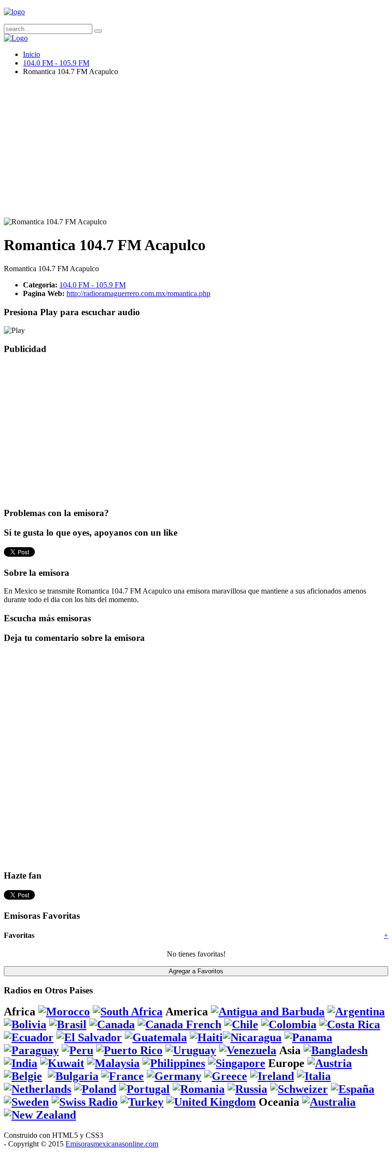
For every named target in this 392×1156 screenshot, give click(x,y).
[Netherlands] (37, 1089)
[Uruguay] (190, 1050)
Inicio (31, 54)
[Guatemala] (156, 1037)
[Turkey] (141, 1102)
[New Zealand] (40, 1115)
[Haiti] (206, 1037)
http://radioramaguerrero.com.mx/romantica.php (138, 293)
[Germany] (174, 1076)
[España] (352, 1089)
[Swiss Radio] (85, 1102)
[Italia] (314, 1076)
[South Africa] (128, 1011)
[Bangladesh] (336, 1050)
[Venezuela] (247, 1050)
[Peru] (77, 1050)
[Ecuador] (29, 1037)
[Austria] (329, 1063)
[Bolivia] (25, 1024)
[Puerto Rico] (129, 1050)
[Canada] (112, 1024)
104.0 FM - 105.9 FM (56, 63)
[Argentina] (356, 1011)
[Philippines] (173, 1063)
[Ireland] (272, 1076)
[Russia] (247, 1089)
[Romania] (199, 1089)
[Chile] (241, 1024)
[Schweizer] (299, 1089)
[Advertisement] (196, 151)
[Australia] (329, 1102)
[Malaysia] (113, 1063)
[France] (122, 1076)
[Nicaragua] (252, 1037)
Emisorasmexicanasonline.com (111, 1144)
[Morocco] (64, 1011)
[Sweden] (26, 1102)
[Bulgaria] (73, 1076)
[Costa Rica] (349, 1024)
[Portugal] (144, 1089)
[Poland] (95, 1089)
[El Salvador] (89, 1037)
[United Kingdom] (211, 1102)
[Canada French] (179, 1024)
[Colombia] (288, 1024)
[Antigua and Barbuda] (268, 1011)
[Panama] (308, 1037)
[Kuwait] (62, 1063)
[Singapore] (236, 1063)
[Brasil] (68, 1024)
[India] (20, 1063)
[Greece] (225, 1076)
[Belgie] (23, 1076)
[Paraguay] (31, 1050)
